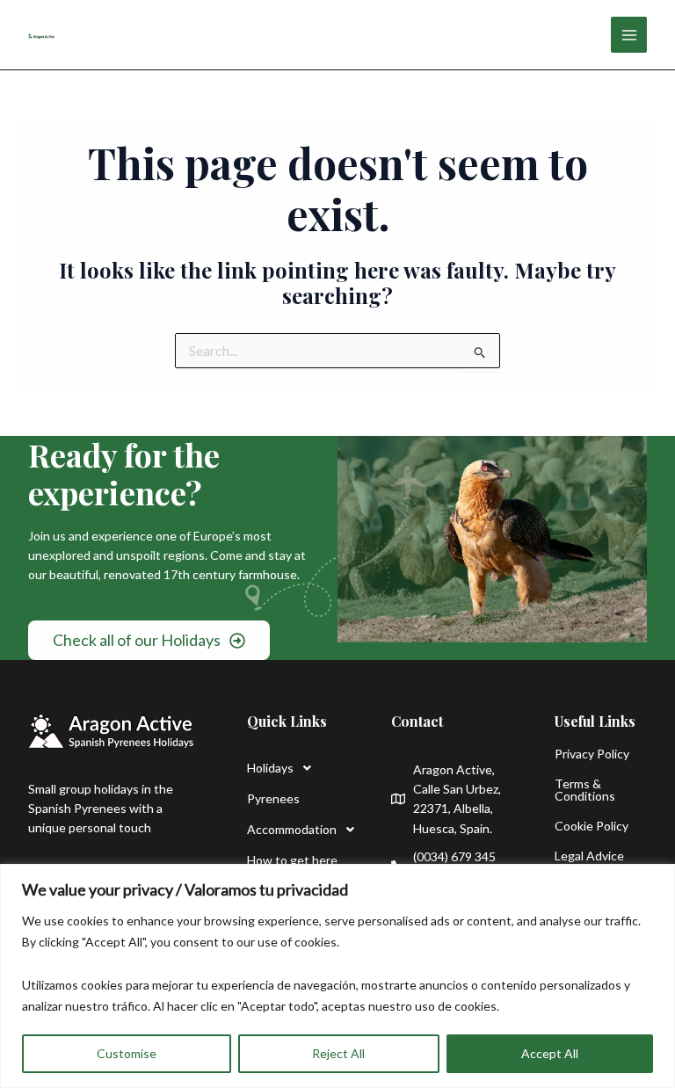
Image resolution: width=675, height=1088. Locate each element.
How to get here (292, 859)
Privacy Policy (592, 753)
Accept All (549, 1053)
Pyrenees (273, 798)
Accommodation (292, 829)
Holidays (270, 767)
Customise (126, 1053)
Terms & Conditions (585, 789)
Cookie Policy (591, 825)
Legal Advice (589, 855)
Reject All (338, 1053)
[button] (293, 768)
